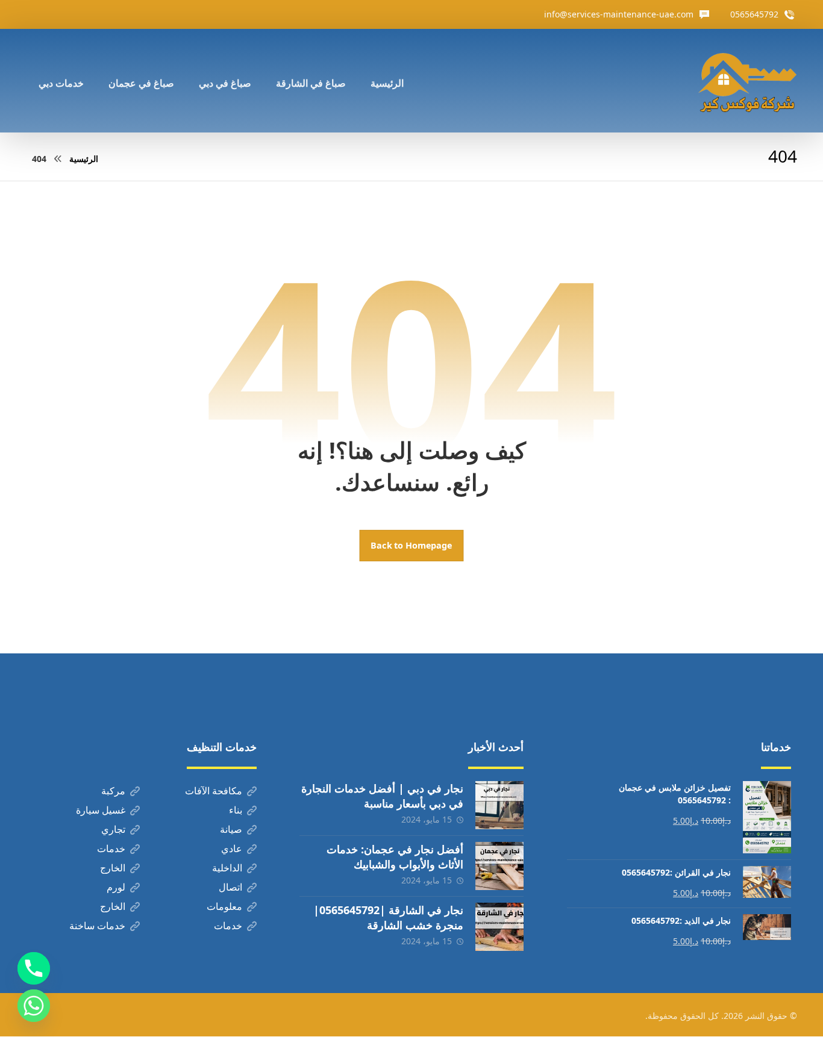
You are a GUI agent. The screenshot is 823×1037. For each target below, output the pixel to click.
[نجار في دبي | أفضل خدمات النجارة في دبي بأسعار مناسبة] (499, 805)
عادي (231, 848)
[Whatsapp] (33, 1005)
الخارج (112, 867)
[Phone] (33, 968)
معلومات (224, 906)
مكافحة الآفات (213, 790)
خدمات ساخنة (97, 925)
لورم (116, 887)
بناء (235, 810)
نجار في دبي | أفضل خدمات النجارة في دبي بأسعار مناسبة (382, 796)
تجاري (113, 829)
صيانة (231, 829)
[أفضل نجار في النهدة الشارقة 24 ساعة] (747, 81)
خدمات (111, 848)
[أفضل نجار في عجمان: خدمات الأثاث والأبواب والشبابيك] (499, 866)
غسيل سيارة (100, 810)
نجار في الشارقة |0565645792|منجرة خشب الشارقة (388, 917)
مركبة (113, 790)
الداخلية (227, 867)
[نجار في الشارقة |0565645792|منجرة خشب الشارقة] (499, 927)
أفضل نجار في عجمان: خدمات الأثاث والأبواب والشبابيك (395, 856)
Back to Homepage (411, 546)
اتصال (230, 887)
